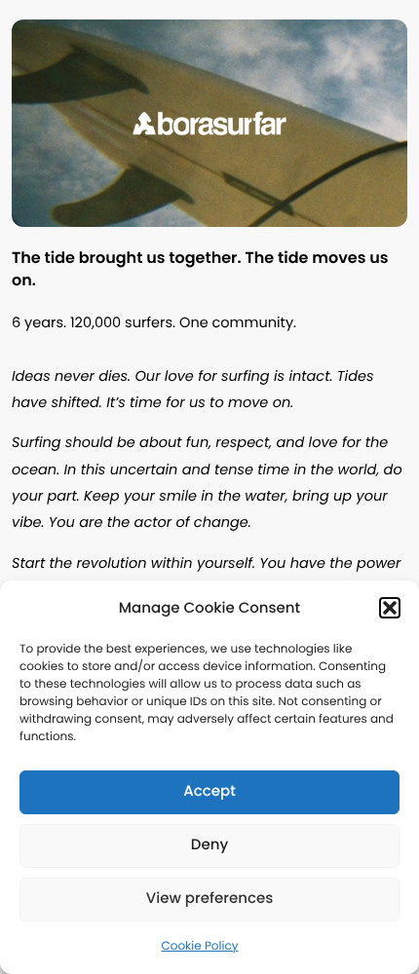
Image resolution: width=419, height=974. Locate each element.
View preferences (209, 898)
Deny (209, 845)
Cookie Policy (200, 946)
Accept (209, 791)
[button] (390, 608)
